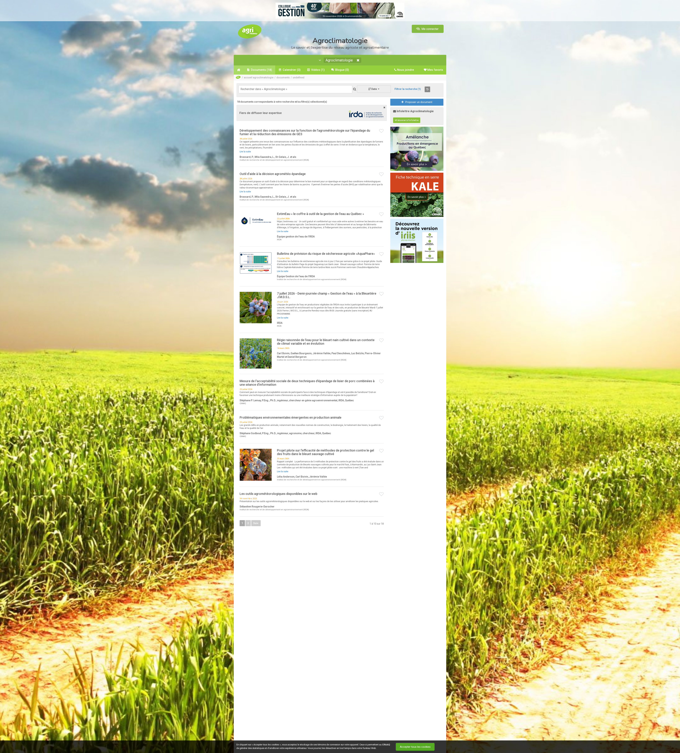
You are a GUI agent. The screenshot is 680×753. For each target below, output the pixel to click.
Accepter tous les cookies (415, 746)
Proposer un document (418, 102)
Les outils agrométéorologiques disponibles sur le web (278, 494)
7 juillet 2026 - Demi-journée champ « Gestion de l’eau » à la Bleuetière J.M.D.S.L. (326, 295)
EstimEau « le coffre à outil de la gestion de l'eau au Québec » (320, 214)
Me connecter (429, 29)
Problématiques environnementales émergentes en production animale (290, 417)
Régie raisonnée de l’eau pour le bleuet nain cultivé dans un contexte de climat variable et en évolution (326, 341)
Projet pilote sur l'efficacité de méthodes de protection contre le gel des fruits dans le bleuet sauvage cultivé (325, 452)
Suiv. (256, 523)
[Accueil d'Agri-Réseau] (249, 31)
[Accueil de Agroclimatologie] (238, 69)
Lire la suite (245, 151)
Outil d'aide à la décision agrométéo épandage (273, 174)
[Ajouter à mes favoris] (381, 131)
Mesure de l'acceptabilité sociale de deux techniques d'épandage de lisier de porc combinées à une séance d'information (307, 382)
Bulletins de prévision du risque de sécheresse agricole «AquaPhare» (326, 253)
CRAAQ (386, 744)
